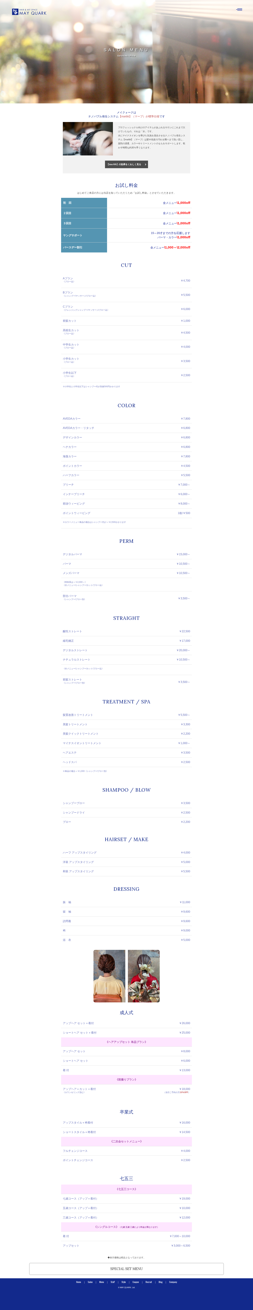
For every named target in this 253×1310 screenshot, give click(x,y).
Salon (90, 1282)
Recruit (149, 1282)
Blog (160, 1282)
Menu (101, 1282)
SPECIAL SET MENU (126, 1269)
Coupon (136, 1282)
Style (124, 1282)
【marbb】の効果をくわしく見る (124, 164)
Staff (113, 1282)
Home (78, 1282)
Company (173, 1282)
